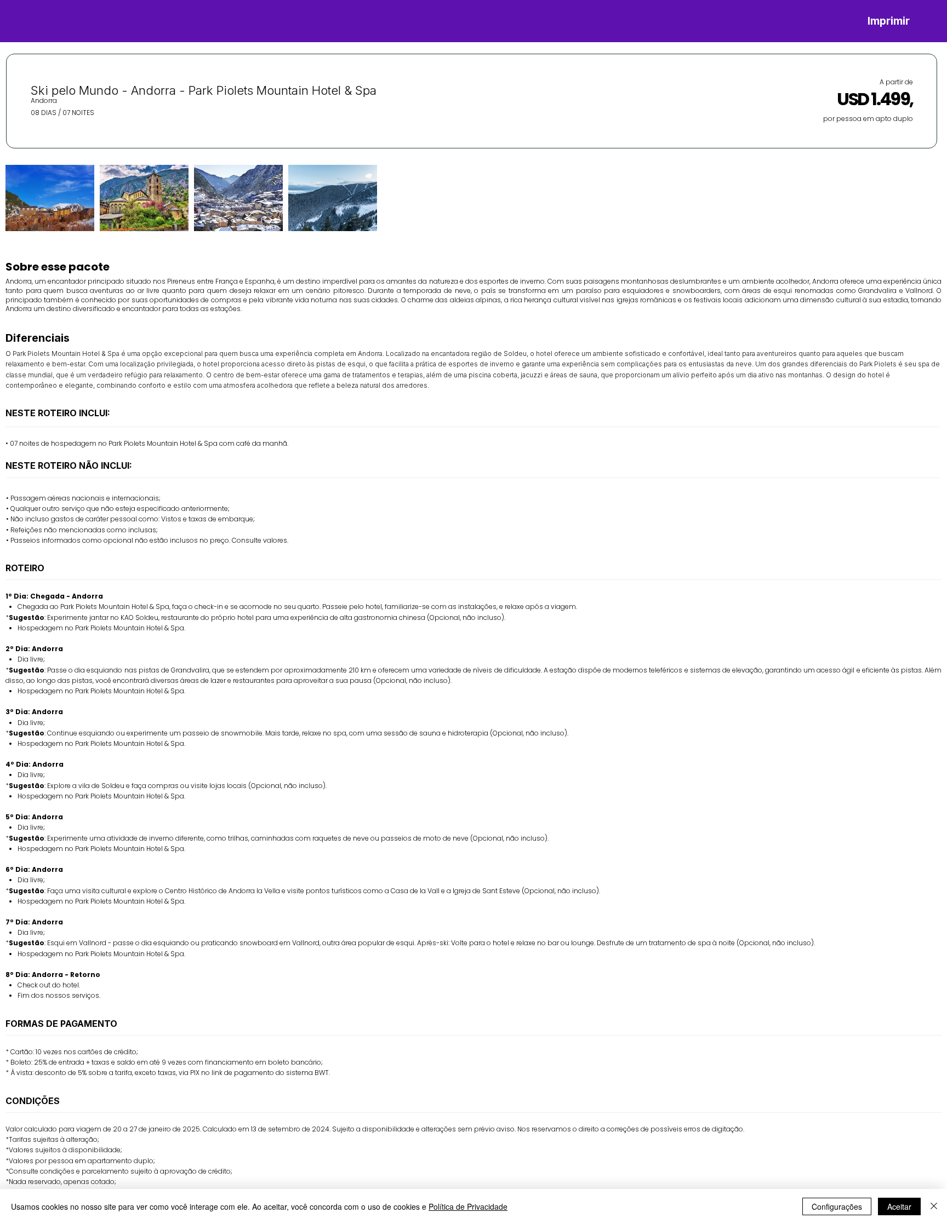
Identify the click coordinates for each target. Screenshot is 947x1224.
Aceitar (899, 1206)
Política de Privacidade (468, 1206)
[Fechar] (933, 1206)
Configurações (837, 1206)
